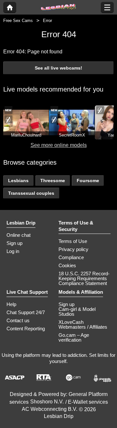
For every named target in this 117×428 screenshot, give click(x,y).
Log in (12, 251)
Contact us (18, 320)
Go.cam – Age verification (73, 337)
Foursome (88, 180)
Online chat (18, 235)
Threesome (52, 180)
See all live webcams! (58, 68)
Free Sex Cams (18, 20)
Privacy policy (73, 249)
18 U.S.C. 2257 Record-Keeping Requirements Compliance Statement (84, 278)
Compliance (71, 257)
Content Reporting (25, 328)
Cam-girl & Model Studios (77, 311)
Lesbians (18, 180)
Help (11, 304)
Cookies (67, 265)
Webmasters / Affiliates (82, 327)
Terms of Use (72, 241)
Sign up (14, 243)
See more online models (59, 145)
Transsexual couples (31, 193)
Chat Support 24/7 (25, 312)
